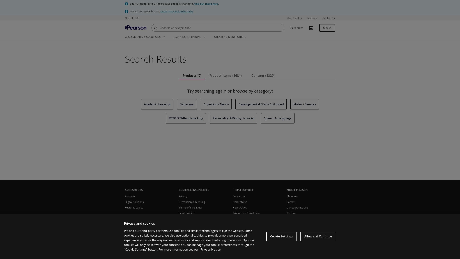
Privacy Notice (211, 249)
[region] (230, 236)
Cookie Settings (281, 236)
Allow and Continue (318, 236)
